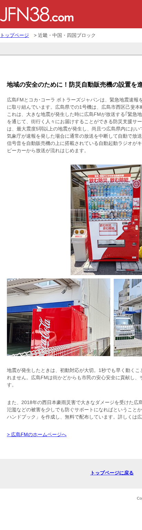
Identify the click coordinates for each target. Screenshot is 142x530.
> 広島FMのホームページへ (37, 434)
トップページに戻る (112, 472)
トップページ (14, 35)
